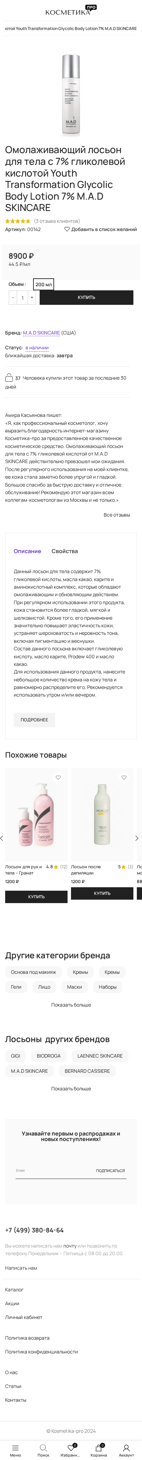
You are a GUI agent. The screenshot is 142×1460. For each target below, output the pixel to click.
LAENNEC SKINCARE (100, 1055)
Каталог (14, 1289)
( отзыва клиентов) (57, 221)
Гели (16, 986)
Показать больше (71, 1004)
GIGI (15, 1055)
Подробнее (34, 720)
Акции (12, 1303)
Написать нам (21, 1267)
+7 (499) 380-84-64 (34, 1230)
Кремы (80, 972)
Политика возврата (27, 1337)
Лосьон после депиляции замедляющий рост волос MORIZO (91, 876)
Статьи (13, 1386)
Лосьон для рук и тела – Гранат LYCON (23, 873)
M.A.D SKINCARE (41, 332)
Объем (16, 284)
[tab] (27, 551)
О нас (11, 1372)
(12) (64, 867)
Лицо (44, 986)
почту (70, 1245)
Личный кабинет (23, 1317)
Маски (74, 986)
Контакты (15, 1400)
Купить (86, 297)
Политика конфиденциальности (41, 1351)
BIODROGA (49, 1055)
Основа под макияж (33, 972)
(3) (130, 867)
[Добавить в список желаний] (58, 778)
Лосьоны (23, 1038)
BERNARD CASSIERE (87, 1071)
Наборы (107, 986)
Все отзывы (117, 514)
